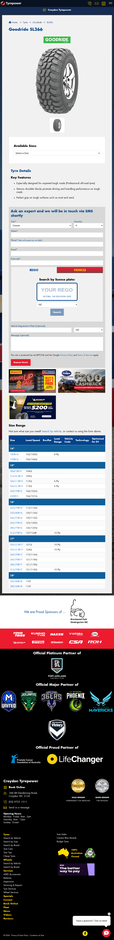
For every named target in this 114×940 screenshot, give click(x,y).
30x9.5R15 (16, 471)
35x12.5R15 (16, 486)
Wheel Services (10, 892)
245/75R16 (16, 517)
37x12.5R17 (16, 549)
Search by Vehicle (12, 838)
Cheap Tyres (9, 856)
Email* (14, 249)
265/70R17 (16, 559)
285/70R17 (16, 564)
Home (14, 22)
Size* (13, 221)
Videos (7, 914)
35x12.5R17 (16, 544)
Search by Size (10, 841)
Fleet (6, 907)
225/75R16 (16, 507)
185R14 (14, 454)
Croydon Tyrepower (59, 9)
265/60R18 (16, 581)
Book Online (10, 903)
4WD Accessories (11, 874)
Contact (7, 899)
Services (8, 870)
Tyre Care (8, 848)
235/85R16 (16, 512)
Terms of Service (85, 355)
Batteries (7, 878)
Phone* (26, 240)
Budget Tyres (63, 841)
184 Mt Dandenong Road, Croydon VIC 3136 (23, 794)
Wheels (7, 859)
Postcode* (16, 258)
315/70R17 (16, 569)
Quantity (78, 221)
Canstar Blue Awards (66, 837)
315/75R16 (16, 532)
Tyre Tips (7, 852)
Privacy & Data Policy (19, 935)
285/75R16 (16, 527)
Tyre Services (9, 888)
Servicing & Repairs (12, 885)
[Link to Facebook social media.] (85, 933)
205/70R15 (16, 491)
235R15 (14, 496)
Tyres (6, 834)
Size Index (62, 834)
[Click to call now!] (89, 3)
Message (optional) (20, 335)
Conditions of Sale (37, 935)
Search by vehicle (51, 431)
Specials (8, 896)
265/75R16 (16, 522)
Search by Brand (11, 845)
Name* (14, 231)
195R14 (14, 459)
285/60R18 (16, 586)
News (6, 911)
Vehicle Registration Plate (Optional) (28, 326)
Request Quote (21, 362)
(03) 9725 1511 (18, 801)
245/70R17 (16, 554)
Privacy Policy (66, 355)
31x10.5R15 (16, 476)
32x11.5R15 (16, 481)
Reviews (8, 918)
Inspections (8, 881)
